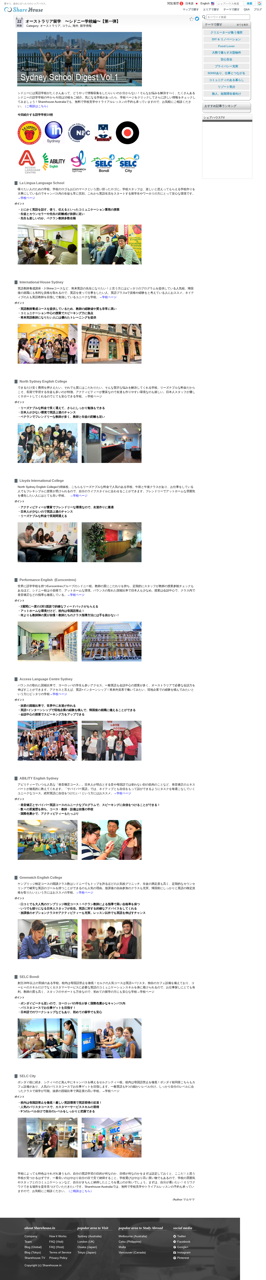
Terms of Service (60, 1252)
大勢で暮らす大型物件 (226, 52)
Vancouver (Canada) (132, 1252)
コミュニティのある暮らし (226, 80)
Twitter (181, 1236)
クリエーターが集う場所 (227, 32)
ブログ (258, 9)
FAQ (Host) (56, 1247)
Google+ (182, 1247)
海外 (75, 25)
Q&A (247, 9)
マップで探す (191, 9)
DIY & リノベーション (226, 39)
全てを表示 (242, 24)
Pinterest (183, 1257)
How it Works (57, 1236)
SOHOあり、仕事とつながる (226, 73)
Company (31, 1236)
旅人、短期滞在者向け (226, 93)
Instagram (184, 1252)
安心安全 (226, 59)
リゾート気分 (226, 86)
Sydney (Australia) (90, 1236)
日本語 (189, 3)
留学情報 (86, 25)
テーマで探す (231, 9)
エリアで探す (211, 9)
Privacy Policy (58, 1257)
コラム (66, 25)
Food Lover (226, 46)
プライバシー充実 (226, 66)
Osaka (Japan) (87, 1247)
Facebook (183, 1241)
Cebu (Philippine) (130, 1241)
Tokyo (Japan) (87, 1252)
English (205, 3)
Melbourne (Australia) (133, 1236)
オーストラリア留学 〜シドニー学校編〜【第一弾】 (73, 21)
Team (28, 1241)
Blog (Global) (33, 1247)
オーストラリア (50, 25)
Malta (122, 1247)
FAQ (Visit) (56, 1241)
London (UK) (86, 1241)
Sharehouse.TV (35, 1257)
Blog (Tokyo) (33, 1252)
